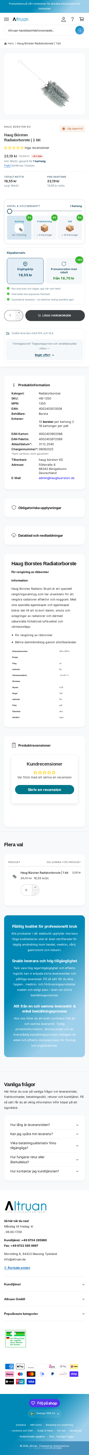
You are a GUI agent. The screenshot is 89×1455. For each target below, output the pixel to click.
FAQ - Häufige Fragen (61, 1436)
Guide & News (45, 1430)
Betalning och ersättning (59, 1424)
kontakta (21, 1424)
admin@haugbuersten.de (57, 478)
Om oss (61, 1430)
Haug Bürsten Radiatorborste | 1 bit (39, 43)
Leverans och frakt (22, 1430)
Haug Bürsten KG (17, 126)
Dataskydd (75, 1430)
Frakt (7, 165)
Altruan (33, 1445)
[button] (6, 19)
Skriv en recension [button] (44, 789)
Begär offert (42, 354)
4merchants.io (61, 1445)
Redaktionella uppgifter (32, 1436)
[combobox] (44, 30)
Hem (11, 43)
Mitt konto (36, 1424)
